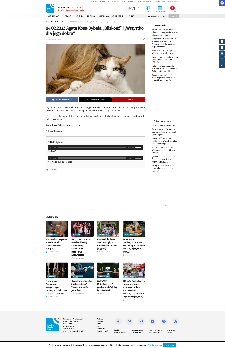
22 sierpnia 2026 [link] (78, 294)
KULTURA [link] (91, 16)
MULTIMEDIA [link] (117, 16)
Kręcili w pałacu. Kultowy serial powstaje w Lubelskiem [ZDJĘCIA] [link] (165, 59)
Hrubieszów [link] (115, 1)
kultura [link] (53, 169)
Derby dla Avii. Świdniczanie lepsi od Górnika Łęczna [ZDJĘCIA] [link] (164, 168)
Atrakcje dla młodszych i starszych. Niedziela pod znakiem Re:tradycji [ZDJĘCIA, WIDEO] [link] (134, 245)
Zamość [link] (176, 1)
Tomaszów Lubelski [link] (158, 1)
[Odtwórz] (50, 147)
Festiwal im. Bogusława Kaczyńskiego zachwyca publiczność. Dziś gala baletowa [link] (57, 287)
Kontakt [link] (99, 324)
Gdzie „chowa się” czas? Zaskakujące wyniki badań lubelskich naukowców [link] (163, 77)
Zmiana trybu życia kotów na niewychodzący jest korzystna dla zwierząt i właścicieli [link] (165, 32)
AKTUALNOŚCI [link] (53, 16)
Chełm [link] (108, 1)
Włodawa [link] (170, 1)
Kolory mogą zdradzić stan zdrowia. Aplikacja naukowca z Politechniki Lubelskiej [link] (165, 68)
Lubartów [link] (130, 1)
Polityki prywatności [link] (154, 345)
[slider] (138, 147)
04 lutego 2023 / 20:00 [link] (53, 39)
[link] (222, 3)
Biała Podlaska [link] (100, 1)
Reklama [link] (100, 321)
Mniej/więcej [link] (104, 276)
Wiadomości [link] (52, 234)
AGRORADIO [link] (104, 16)
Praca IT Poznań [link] (102, 331)
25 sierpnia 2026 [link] (52, 252)
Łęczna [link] (136, 1)
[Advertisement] (95, 191)
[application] (95, 147)
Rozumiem (170, 345)
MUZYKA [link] (79, 16)
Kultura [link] (76, 234)
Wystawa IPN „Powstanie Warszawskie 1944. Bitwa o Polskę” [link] (163, 150)
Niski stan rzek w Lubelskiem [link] (164, 125)
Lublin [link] (92, 1)
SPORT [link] (68, 16)
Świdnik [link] (148, 1)
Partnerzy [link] (100, 319)
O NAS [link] (131, 16)
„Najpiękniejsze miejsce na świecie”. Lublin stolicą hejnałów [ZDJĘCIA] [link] (163, 159)
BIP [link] (98, 326)
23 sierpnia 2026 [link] (104, 252)
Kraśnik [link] (123, 1)
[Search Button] (177, 16)
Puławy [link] (142, 1)
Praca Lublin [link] (101, 329)
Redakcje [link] (51, 276)
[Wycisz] (133, 147)
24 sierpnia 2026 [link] (78, 258)
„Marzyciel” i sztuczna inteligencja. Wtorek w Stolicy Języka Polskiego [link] (164, 141)
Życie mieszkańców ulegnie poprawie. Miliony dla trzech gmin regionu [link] (164, 132)
